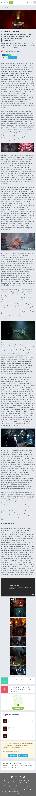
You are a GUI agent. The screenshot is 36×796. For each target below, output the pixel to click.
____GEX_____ (25, 764)
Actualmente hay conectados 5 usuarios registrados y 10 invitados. (18, 786)
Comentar (12, 58)
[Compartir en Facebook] (3, 55)
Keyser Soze (23, 766)
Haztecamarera (14, 766)
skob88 (30, 766)
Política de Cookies (25, 781)
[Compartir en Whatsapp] (9, 55)
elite (4, 766)
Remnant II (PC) (9, 7)
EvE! (7, 766)
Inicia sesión (23, 756)
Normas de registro (10, 781)
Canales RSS (24, 783)
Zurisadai (11, 768)
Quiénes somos (13, 783)
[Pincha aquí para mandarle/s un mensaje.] (15, 768)
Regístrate (12, 756)
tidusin (5, 768)
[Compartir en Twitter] (6, 55)
